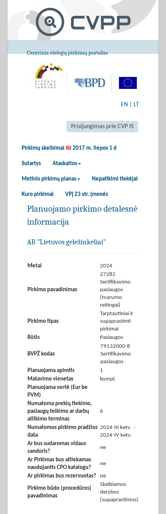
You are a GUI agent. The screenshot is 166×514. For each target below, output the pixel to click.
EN (124, 105)
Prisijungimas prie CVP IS (102, 126)
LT (136, 105)
